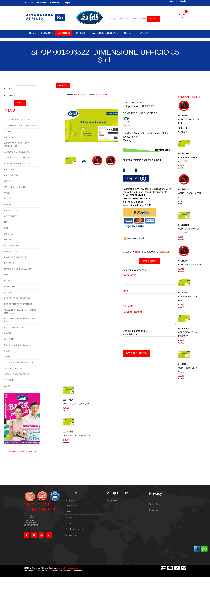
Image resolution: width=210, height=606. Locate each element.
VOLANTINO (64, 33)
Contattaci (153, 510)
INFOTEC (8, 234)
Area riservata (71, 535)
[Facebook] (197, 549)
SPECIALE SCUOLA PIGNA (16, 374)
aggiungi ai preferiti (135, 238)
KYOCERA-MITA (11, 245)
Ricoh (76, 94)
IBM (6, 228)
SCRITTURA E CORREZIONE (17, 345)
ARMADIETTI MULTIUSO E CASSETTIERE (16, 144)
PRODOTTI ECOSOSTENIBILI (18, 304)
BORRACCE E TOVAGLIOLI (17, 163)
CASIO (7, 193)
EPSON (7, 204)
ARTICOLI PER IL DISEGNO (17, 152)
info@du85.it (29, 529)
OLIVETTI (8, 281)
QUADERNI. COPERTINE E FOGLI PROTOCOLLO (20, 320)
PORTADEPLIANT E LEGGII (17, 298)
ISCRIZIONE (47, 33)
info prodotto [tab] (149, 261)
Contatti (68, 523)
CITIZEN (8, 199)
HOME (32, 33)
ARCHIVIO (9, 137)
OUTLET (128, 33)
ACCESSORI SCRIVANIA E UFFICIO (20, 125)
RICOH (7, 333)
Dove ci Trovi (71, 506)
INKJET (7, 240)
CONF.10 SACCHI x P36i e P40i (189, 193)
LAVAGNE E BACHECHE (15, 257)
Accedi (68, 511)
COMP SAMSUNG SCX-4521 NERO (189, 157)
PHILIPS (8, 292)
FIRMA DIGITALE (12, 210)
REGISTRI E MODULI (14, 327)
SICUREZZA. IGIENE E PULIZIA (18, 362)
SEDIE (7, 351)
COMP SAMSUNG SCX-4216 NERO (189, 229)
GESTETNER (10, 216)
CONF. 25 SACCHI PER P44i (189, 119)
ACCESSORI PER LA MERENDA (19, 120)
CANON (7, 181)
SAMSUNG (9, 339)
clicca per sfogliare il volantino (22, 451)
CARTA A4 (144, 33)
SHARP (7, 356)
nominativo (129, 275)
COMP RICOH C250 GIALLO (187, 297)
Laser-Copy (101, 94)
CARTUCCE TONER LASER (105, 33)
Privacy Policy (155, 504)
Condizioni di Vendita (74, 529)
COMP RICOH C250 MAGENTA (187, 332)
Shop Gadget (113, 500)
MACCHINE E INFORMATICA (17, 269)
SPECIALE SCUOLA (13, 368)
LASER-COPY (10, 251)
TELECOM (9, 380)
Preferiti (68, 517)
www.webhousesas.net (67, 568)
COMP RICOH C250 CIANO (187, 368)
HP (5, 222)
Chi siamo (69, 500)
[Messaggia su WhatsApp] (204, 549)
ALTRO (7, 131)
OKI (6, 275)
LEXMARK (9, 263)
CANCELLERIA (11, 175)
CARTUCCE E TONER (14, 187)
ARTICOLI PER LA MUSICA (16, 158)
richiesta (128, 306)
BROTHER (9, 169)
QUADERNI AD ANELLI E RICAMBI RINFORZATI (20, 311)
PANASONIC (10, 286)
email (126, 290)
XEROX (7, 386)
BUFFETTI (80, 33)
